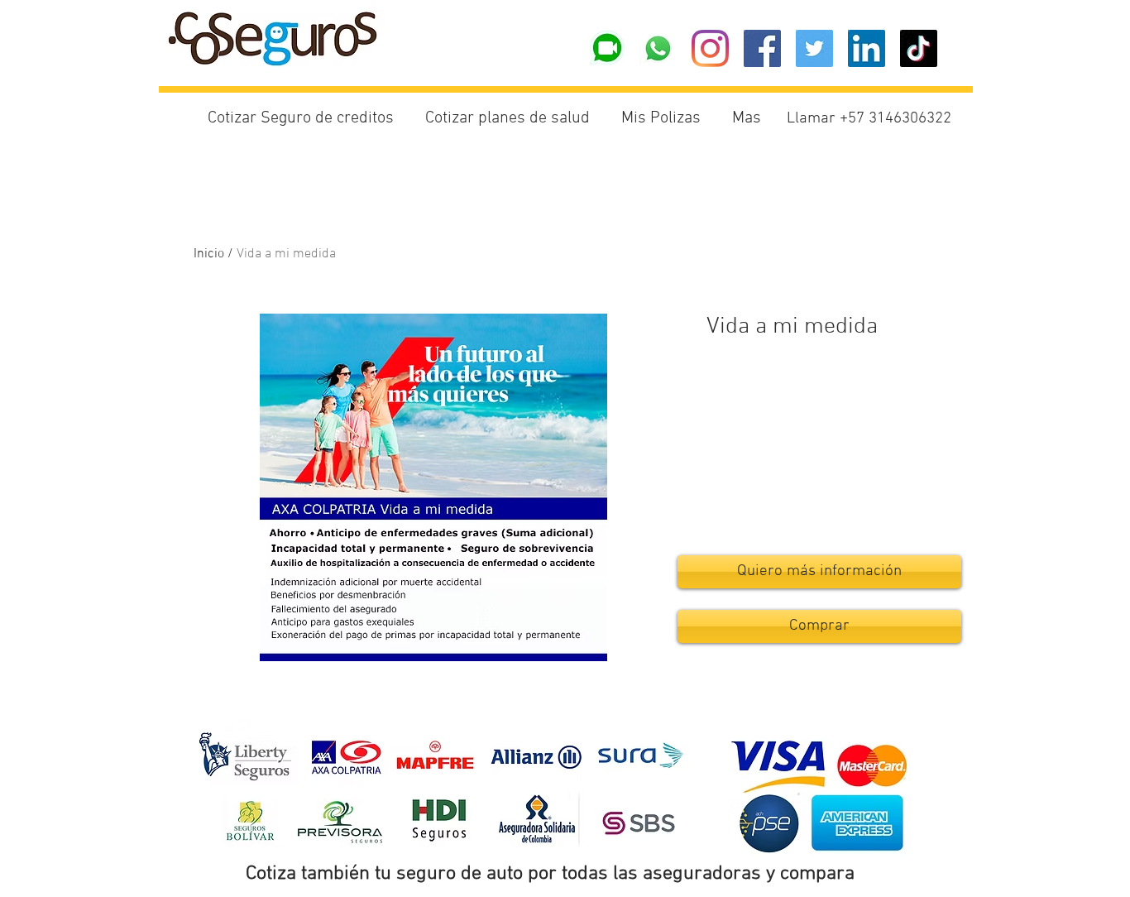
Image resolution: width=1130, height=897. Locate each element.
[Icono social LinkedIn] (866, 48)
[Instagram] (710, 48)
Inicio (209, 254)
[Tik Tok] (918, 48)
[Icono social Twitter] (814, 48)
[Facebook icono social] (762, 48)
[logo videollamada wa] (606, 48)
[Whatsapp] (658, 48)
